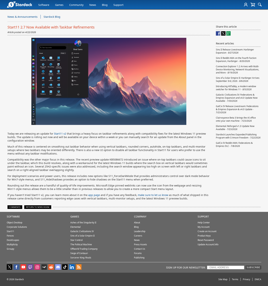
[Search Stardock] (260, 4)
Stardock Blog (52, 16)
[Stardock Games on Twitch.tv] (30, 267)
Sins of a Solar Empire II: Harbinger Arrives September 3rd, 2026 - (237, 79)
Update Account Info (208, 244)
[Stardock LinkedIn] (72, 267)
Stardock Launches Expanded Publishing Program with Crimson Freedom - (238, 136)
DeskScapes (13, 240)
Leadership (139, 231)
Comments (14, 207)
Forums (138, 253)
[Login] (246, 4)
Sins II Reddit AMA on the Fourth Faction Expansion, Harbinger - (236, 59)
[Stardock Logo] (19, 4)
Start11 (10, 231)
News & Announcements (22, 16)
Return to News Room (37, 207)
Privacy (246, 279)
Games (59, 5)
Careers (138, 235)
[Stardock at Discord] (58, 267)
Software (43, 5)
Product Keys (204, 235)
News (92, 5)
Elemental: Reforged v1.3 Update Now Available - (235, 128)
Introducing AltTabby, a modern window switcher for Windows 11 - (236, 88)
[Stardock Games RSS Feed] (78, 267)
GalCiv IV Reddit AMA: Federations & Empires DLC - (234, 144)
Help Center (204, 222)
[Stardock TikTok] (65, 267)
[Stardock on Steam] (44, 267)
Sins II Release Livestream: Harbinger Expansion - (235, 51)
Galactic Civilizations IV (82, 231)
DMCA (258, 279)
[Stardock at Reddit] (51, 267)
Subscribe (253, 267)
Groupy (10, 248)
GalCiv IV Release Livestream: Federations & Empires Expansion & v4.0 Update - (237, 109)
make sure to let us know (153, 195)
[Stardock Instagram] (37, 267)
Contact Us (139, 248)
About (137, 222)
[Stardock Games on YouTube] (23, 267)
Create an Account (207, 231)
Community (76, 5)
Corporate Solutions (17, 226)
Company (140, 216)
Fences (10, 235)
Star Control (76, 240)
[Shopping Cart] (252, 4)
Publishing (139, 257)
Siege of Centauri (79, 253)
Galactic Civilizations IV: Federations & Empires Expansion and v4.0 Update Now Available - (236, 97)
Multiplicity (12, 244)
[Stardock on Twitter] (9, 267)
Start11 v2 (60, 133)
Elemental (75, 226)
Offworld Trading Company (84, 248)
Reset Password (206, 240)
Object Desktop (14, 222)
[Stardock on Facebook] (16, 267)
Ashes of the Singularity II (83, 222)
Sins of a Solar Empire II (82, 235)
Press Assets (140, 244)
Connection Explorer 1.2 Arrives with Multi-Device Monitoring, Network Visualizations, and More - (237, 69)
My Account (203, 226)
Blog (105, 5)
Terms (235, 279)
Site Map (222, 279)
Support (118, 5)
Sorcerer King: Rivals (80, 257)
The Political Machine (81, 244)
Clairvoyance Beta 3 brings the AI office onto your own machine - (236, 119)
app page (94, 195)
